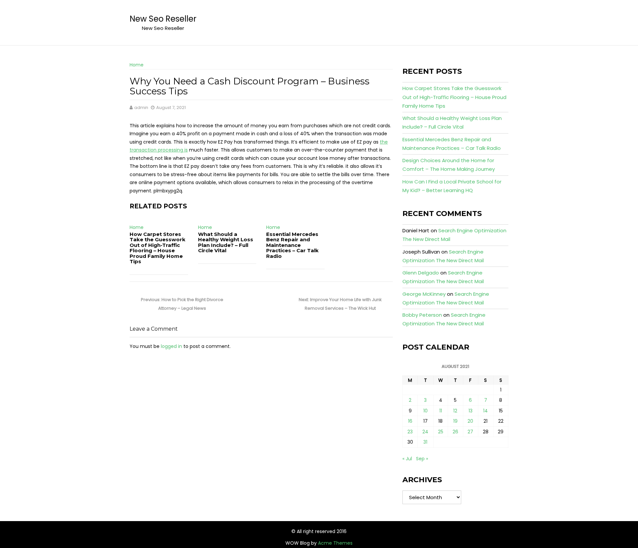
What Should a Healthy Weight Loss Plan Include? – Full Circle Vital (225, 242)
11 (440, 410)
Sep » (422, 458)
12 (455, 410)
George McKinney (424, 293)
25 (440, 431)
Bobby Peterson (422, 314)
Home (137, 64)
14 (485, 410)
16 (410, 421)
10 (425, 410)
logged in (171, 346)
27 (470, 431)
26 (455, 431)
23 (410, 431)
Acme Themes (335, 543)
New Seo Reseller (163, 18)
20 (470, 421)
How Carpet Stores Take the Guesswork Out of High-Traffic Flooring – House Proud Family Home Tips (157, 248)
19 (455, 421)
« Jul (407, 458)
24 (425, 431)
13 (471, 410)
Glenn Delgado (420, 272)
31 (425, 442)
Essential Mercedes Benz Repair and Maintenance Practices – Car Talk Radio (292, 245)
